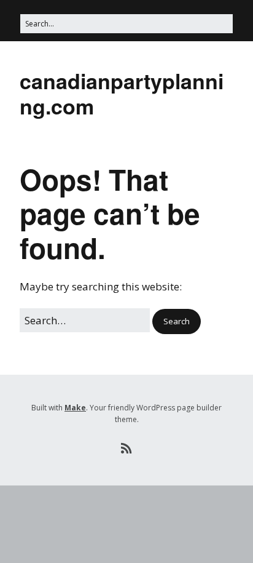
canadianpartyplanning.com (122, 93)
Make (75, 407)
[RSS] (126, 448)
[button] (176, 321)
